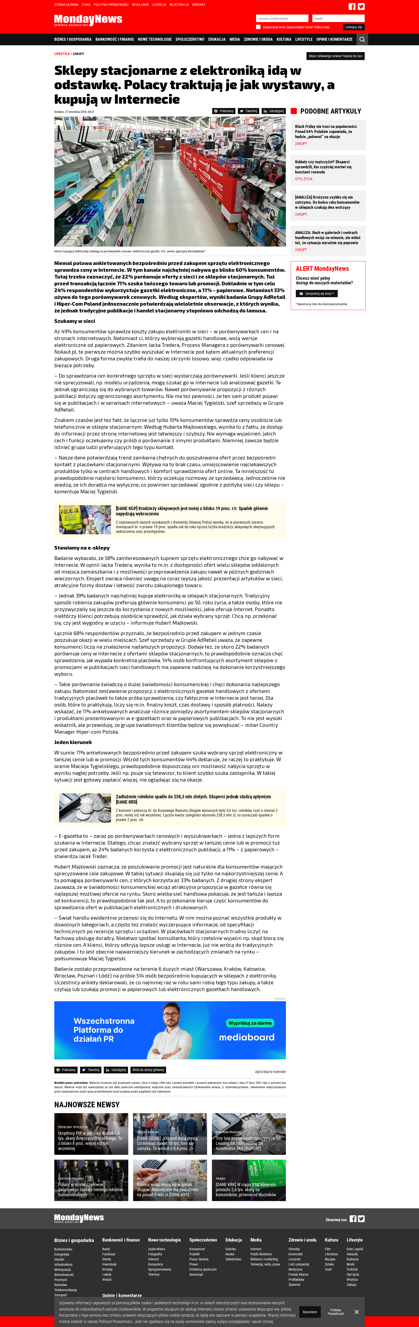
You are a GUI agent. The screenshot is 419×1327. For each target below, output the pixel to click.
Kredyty (107, 1269)
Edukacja (217, 39)
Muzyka (330, 1259)
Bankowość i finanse (115, 39)
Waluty (107, 1279)
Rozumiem (310, 1312)
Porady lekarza (298, 1274)
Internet (153, 1259)
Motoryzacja (62, 1270)
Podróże (352, 1269)
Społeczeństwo (190, 39)
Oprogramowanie (159, 1269)
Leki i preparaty (299, 1264)
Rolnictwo (60, 1285)
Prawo (193, 1264)
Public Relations (261, 1254)
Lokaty (106, 1274)
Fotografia (155, 1254)
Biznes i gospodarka (73, 39)
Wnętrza (352, 1279)
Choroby (294, 1249)
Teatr (328, 1269)
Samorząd (196, 1274)
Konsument (197, 1249)
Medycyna (295, 1269)
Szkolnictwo (233, 1259)
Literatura (331, 1254)
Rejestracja (179, 5)
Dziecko (231, 1249)
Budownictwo (63, 1249)
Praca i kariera (199, 1259)
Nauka (230, 1254)
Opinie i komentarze (334, 39)
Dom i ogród (355, 1249)
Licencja (159, 5)
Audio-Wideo (156, 1249)
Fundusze (108, 1254)
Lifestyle (304, 39)
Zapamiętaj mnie (274, 27)
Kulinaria (353, 1259)
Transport (60, 1295)
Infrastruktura (63, 1264)
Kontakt (198, 5)
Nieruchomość (64, 1275)
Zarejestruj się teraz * (319, 293)
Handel (59, 1259)
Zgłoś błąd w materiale (270, 1072)
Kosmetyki (296, 1254)
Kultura (284, 39)
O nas (86, 5)
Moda (351, 1264)
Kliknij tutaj (321, 27)
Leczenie (295, 1259)
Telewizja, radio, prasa (265, 1264)
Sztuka (329, 1264)
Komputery (155, 1264)
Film (328, 1249)
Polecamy (226, 111)
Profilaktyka (296, 1279)
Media (235, 39)
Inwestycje (109, 1264)
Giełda (106, 1259)
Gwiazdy (352, 1254)
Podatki (194, 1254)
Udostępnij (276, 111)
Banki (106, 1249)
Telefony (154, 1274)
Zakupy (78, 54)
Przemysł (60, 1280)
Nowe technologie (155, 39)
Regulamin (140, 5)
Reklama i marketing (264, 1259)
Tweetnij (251, 111)
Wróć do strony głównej (148, 1070)
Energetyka (61, 1254)
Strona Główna (66, 5)
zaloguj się (354, 27)
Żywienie (294, 1285)
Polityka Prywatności (111, 5)
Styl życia (353, 1274)
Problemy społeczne (203, 1269)
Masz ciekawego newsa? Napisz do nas (335, 56)
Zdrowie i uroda (258, 39)
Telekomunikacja (65, 1290)
